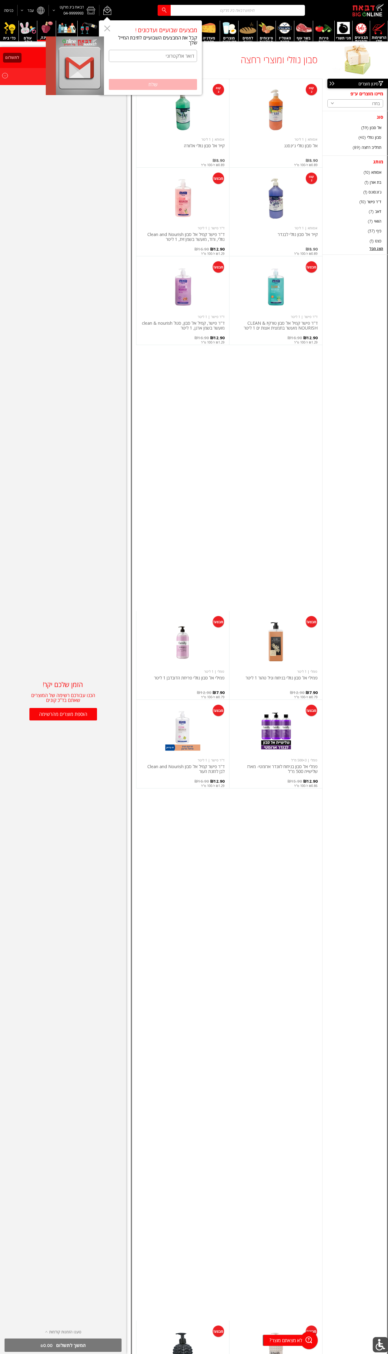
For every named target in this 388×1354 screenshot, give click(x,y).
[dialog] (150, 57)
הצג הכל (376, 248)
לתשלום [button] (12, 57)
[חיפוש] (164, 10)
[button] (107, 10)
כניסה (8, 10)
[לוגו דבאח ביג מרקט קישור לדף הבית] (367, 10)
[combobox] (231, 10)
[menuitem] (379, 31)
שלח (153, 84)
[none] (275, 123)
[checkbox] (355, 127)
